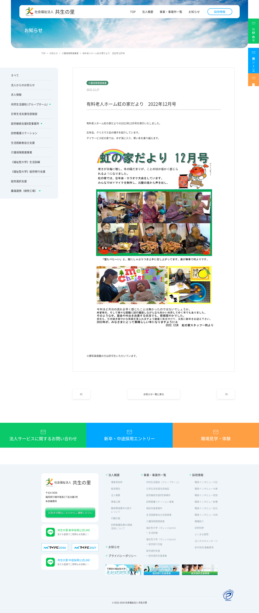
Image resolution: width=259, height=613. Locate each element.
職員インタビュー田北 (206, 508)
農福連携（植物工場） (24, 191)
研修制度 (199, 527)
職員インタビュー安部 (206, 495)
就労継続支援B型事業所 (25, 123)
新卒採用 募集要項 (204, 547)
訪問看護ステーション (24, 133)
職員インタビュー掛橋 (206, 501)
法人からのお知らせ (23, 85)
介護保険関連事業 (21, 152)
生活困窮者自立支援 (23, 143)
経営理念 (115, 488)
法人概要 (147, 11)
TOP (133, 11)
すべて (15, 75)
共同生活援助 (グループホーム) (29, 104)
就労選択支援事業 (158, 555)
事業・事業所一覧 (171, 11)
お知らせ (194, 11)
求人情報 (16, 94)
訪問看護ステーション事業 (160, 501)
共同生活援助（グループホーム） (163, 482)
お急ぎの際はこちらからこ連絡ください (70, 512)
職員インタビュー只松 (206, 482)
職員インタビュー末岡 (206, 514)
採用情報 (219, 12)
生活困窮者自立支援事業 (158, 514)
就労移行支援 (155, 544)
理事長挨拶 (116, 482)
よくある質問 (201, 534)
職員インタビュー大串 (206, 488)
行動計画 (115, 518)
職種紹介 (199, 521)
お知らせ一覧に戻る (153, 394)
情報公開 (115, 501)
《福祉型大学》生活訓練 (25, 162)
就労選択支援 (19, 181)
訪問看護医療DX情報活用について (121, 526)
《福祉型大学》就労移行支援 (28, 171)
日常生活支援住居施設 (24, 114)
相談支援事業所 (154, 508)
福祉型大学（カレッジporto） (161, 527)
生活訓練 (153, 532)
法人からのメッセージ (206, 540)
